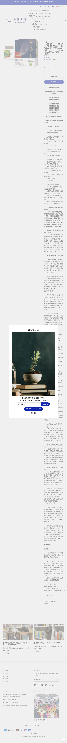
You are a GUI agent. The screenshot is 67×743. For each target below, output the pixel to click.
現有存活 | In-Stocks (33, 408)
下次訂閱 (33, 413)
